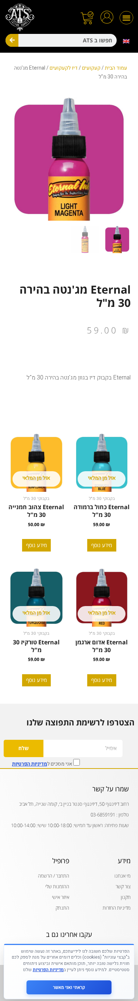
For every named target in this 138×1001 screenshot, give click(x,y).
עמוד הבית (116, 68)
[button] (126, 18)
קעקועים (91, 68)
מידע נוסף (101, 545)
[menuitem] (126, 41)
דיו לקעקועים (64, 68)
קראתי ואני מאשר (69, 987)
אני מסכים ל (42, 763)
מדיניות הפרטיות (29, 764)
